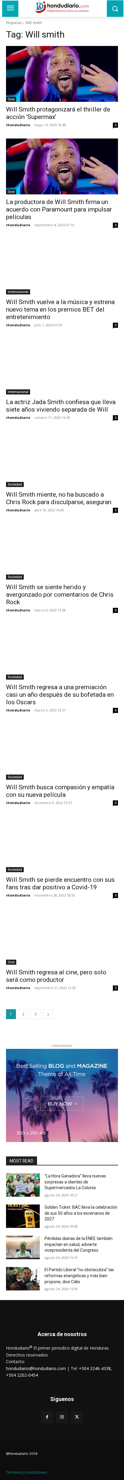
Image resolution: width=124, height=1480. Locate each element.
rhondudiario (18, 125)
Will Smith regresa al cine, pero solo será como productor (56, 976)
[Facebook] (47, 1417)
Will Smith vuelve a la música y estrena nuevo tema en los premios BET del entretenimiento (60, 309)
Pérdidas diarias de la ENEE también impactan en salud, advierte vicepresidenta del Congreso (79, 1244)
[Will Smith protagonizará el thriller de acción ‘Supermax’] (62, 74)
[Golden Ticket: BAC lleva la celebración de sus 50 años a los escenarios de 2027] (23, 1216)
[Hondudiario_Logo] (61, 7)
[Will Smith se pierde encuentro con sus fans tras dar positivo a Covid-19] (62, 844)
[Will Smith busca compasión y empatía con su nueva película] (62, 752)
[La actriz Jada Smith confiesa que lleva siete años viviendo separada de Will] (62, 366)
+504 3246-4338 (95, 1368)
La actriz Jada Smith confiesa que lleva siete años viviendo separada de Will (61, 405)
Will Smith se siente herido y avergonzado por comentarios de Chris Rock (59, 594)
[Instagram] (62, 1417)
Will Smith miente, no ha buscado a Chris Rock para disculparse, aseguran (58, 498)
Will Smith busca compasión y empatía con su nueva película (60, 791)
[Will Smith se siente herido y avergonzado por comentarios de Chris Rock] (62, 552)
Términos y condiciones (26, 1472)
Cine (11, 99)
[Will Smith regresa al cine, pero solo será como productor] (62, 937)
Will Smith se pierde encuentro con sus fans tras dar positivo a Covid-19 (60, 883)
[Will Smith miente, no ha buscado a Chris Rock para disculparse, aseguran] (62, 459)
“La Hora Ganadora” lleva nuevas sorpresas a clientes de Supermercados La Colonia (75, 1182)
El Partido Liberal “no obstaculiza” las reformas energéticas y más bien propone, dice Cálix (79, 1275)
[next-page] (48, 1014)
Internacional (18, 292)
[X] (77, 1417)
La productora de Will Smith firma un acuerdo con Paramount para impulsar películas (59, 209)
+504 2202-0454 (22, 1375)
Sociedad (15, 484)
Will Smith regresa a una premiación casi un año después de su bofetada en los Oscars (60, 695)
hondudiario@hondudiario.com (36, 1368)
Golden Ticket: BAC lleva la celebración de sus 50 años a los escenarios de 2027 (81, 1213)
